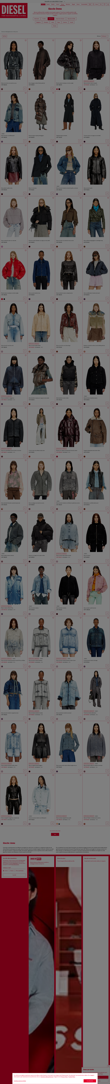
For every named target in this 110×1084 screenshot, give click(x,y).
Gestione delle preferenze (47, 1076)
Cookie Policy (72, 1076)
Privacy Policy (64, 1076)
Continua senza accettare (20, 1080)
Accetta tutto (90, 1080)
